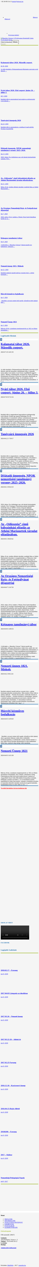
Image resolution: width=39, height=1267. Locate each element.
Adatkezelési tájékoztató (8, 1248)
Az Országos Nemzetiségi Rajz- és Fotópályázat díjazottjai (17, 579)
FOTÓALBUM (9, 1226)
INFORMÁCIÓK (10, 1221)
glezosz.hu (9, 1244)
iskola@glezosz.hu (13, 1243)
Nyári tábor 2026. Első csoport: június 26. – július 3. (19, 390)
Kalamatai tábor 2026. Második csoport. (15, 345)
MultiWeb (10, 1265)
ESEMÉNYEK (9, 1224)
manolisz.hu (22, 1265)
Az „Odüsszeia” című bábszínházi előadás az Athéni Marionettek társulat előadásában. (19, 529)
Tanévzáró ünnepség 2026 (17, 434)
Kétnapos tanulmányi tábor (19, 624)
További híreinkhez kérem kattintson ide (14, 788)
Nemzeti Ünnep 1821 (14, 750)
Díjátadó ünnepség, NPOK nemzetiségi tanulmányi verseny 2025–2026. (18, 479)
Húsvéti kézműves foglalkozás (12, 712)
